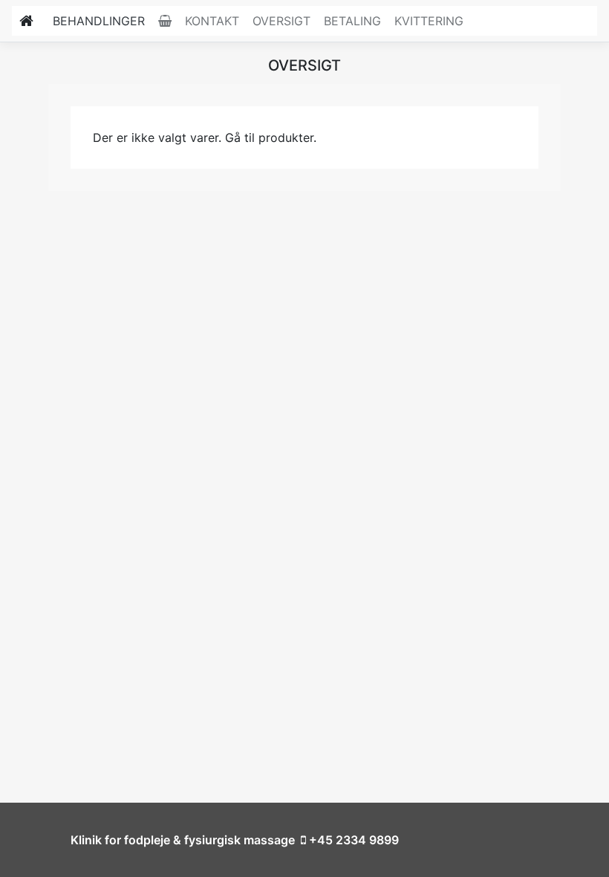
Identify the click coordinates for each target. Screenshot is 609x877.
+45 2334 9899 (352, 839)
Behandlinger (99, 20)
